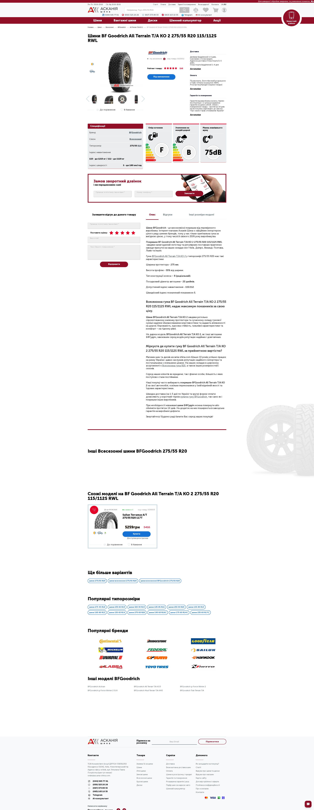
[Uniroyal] (110, 659)
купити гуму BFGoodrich (194, 396)
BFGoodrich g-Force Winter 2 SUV (103, 690)
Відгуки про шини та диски (208, 771)
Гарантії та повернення (187, 4)
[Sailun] (203, 651)
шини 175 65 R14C (179, 612)
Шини (97, 20)
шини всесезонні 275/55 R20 (123, 581)
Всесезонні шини (144, 778)
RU (225, 4)
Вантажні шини (125, 20)
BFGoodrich (122, 27)
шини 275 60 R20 (137, 612)
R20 (140, 145)
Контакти (215, 4)
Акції (217, 20)
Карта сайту (201, 778)
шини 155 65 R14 (117, 612)
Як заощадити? (203, 4)
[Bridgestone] (157, 645)
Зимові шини (142, 774)
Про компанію (202, 788)
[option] (122, 526)
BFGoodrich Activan (96, 686)
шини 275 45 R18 (97, 607)
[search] (184, 10)
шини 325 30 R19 (137, 607)
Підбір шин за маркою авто (178, 785)
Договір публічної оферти (207, 781)
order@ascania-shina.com (99, 775)
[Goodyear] (203, 644)
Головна (90, 27)
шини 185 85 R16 (157, 607)
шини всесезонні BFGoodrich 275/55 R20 (160, 581)
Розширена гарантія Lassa (177, 781)
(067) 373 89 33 (151, 15)
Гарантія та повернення (176, 778)
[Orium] (157, 660)
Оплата (163, 4)
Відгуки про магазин (205, 774)
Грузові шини (142, 781)
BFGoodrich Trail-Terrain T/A (192, 690)
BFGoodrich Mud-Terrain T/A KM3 (148, 690)
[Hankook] (203, 660)
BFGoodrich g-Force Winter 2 (193, 686)
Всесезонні (110, 27)
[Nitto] (203, 670)
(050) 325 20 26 (132, 15)
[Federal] (157, 652)
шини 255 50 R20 (176, 607)
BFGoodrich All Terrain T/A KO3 (147, 686)
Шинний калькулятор (185, 20)
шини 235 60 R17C (200, 612)
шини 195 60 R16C (157, 612)
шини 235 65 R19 (117, 607)
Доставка (172, 4)
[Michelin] (110, 651)
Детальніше (195, 69)
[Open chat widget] (308, 804)
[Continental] (110, 644)
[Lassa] (110, 669)
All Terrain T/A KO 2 (136, 27)
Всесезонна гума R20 (173, 365)
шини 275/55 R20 (97, 581)
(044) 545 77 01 (112, 15)
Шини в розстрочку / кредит (179, 774)
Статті (155, 4)
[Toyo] (157, 670)
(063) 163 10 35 (171, 15)
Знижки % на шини (145, 764)
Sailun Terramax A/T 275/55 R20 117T (135, 516)
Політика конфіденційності (208, 785)
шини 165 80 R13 (97, 612)
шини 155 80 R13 (196, 607)
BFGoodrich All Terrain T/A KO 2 (169, 256)
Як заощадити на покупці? (207, 764)
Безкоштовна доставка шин (178, 767)
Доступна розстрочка (137, 538)
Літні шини (141, 771)
